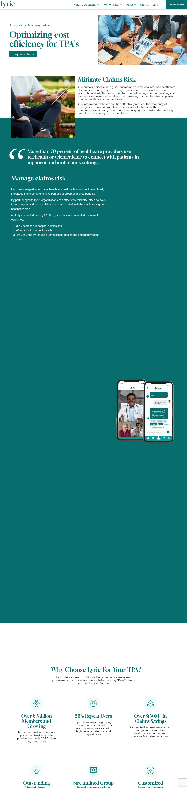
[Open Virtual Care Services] (98, 4)
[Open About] (135, 4)
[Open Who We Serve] (121, 4)
